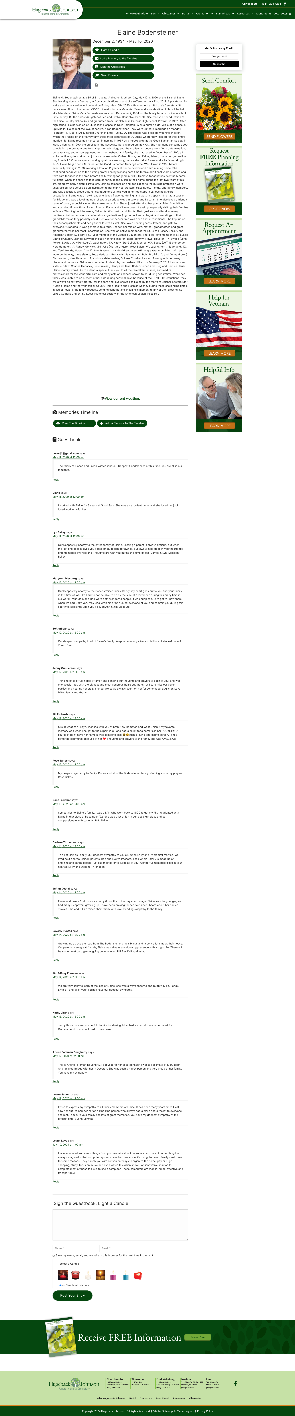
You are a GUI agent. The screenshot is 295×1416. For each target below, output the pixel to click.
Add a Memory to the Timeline (118, 58)
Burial (186, 13)
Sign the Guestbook (112, 66)
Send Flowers (109, 75)
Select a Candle (69, 1263)
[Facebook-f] (235, 1383)
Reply (56, 479)
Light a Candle (109, 50)
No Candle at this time (75, 1285)
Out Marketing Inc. (178, 1411)
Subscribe (219, 64)
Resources (243, 13)
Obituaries (168, 13)
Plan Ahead (223, 13)
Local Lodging (282, 13)
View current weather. (122, 398)
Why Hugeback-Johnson (141, 13)
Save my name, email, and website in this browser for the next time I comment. (105, 1255)
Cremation (202, 13)
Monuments (263, 13)
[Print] (96, 84)
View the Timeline (73, 423)
